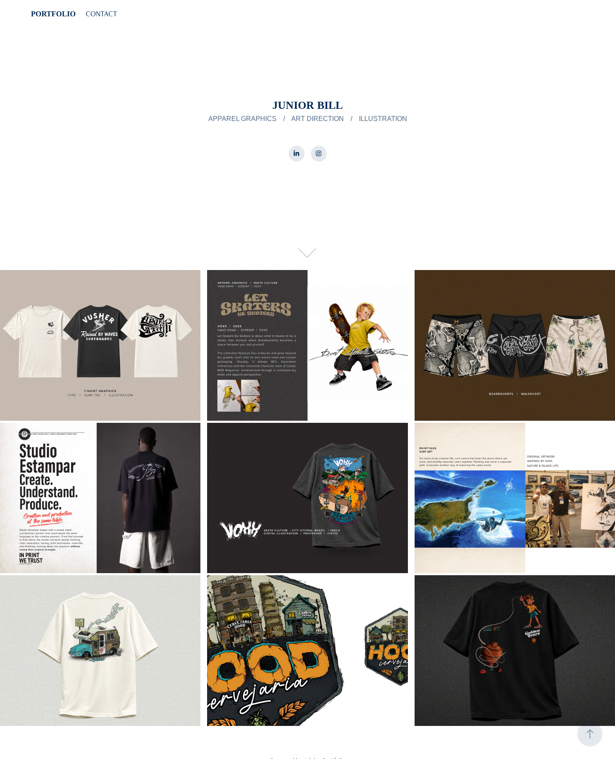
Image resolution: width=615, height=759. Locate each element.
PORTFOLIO (53, 14)
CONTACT (101, 13)
